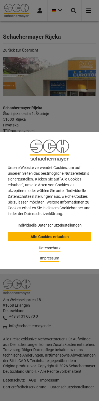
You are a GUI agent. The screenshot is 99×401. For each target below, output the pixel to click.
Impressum (49, 258)
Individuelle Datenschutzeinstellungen (50, 225)
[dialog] (49, 200)
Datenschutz (50, 248)
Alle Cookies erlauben (50, 237)
